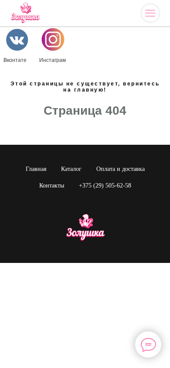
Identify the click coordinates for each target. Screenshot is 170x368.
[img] (150, 13)
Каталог (71, 169)
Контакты (51, 185)
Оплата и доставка (120, 169)
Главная (36, 169)
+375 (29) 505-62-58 (105, 185)
